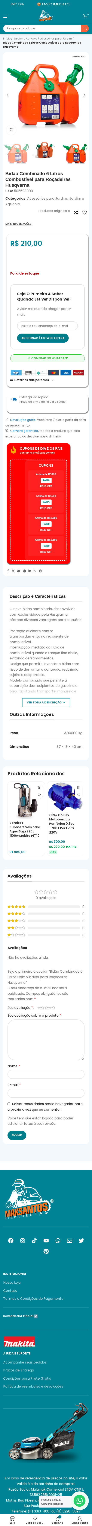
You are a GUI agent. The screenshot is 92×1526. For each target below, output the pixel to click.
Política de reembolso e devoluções (33, 1386)
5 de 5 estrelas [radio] (53, 1008)
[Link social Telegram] (40, 571)
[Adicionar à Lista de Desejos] (84, 212)
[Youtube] (46, 1240)
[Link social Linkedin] (29, 571)
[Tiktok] (34, 1240)
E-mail (14, 1084)
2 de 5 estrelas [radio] (43, 1008)
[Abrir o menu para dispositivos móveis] (5, 16)
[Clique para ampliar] (11, 130)
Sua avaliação (20, 1008)
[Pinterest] (46, 1251)
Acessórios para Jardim (56, 38)
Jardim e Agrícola (25, 38)
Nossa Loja (12, 1282)
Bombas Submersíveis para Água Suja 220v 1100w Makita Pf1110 (25, 829)
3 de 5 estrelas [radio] (46, 1008)
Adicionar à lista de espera (42, 338)
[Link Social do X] (13, 571)
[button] (7, 95)
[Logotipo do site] (46, 15)
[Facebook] (10, 1240)
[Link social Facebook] (7, 571)
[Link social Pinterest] (24, 571)
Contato (10, 1290)
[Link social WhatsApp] (34, 571)
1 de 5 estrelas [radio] (39, 1008)
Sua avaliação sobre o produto (34, 1015)
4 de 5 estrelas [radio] (50, 1008)
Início (7, 38)
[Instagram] (22, 1240)
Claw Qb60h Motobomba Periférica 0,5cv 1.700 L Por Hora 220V (61, 824)
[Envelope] (69, 1240)
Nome (13, 1066)
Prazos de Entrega (18, 1370)
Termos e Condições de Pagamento (33, 1298)
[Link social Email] (19, 571)
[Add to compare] (76, 212)
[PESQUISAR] (85, 28)
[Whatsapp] (57, 1240)
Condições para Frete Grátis (27, 1378)
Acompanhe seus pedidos (25, 1362)
